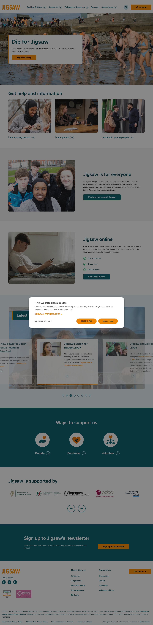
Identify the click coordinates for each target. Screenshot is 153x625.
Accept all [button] (108, 321)
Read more (77, 309)
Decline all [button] (86, 321)
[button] (76, 314)
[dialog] (76, 312)
